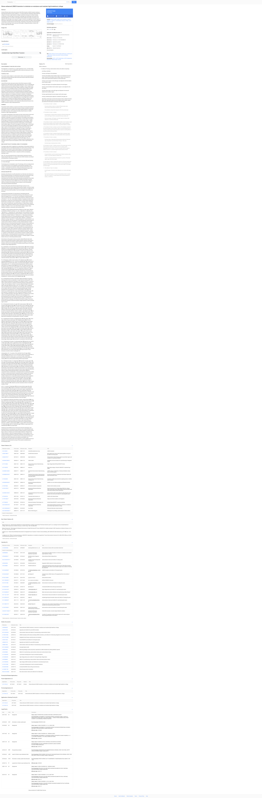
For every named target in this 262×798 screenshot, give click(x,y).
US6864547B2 (5, 457)
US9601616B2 (5, 639)
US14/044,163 (5, 693)
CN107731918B (5, 582)
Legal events (49, 55)
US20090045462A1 (6, 482)
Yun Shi (51, 21)
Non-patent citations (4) (62, 53)
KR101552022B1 (5, 632)
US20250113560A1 (6, 610)
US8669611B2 (5, 642)
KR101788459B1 (5, 580)
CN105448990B (5, 570)
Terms (136, 796)
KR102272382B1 (5, 577)
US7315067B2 (5, 467)
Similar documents (56, 55)
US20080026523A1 (6, 474)
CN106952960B (5, 586)
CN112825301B (5, 597)
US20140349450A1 (6, 510)
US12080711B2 (5, 669)
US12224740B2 (5, 664)
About (115, 796)
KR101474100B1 (5, 637)
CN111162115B (5, 594)
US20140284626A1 (6, 508)
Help (147, 796)
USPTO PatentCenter (60, 58)
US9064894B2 (5, 556)
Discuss (59, 59)
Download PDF (52, 15)
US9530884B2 (5, 659)
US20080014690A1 (6, 470)
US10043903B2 (5, 547)
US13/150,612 (5, 684)
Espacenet (49, 59)
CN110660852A (5, 592)
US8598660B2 (5, 552)
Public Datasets (130, 796)
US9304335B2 (5, 563)
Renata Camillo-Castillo (55, 19)
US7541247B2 (5, 488)
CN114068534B (5, 600)
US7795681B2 (5, 502)
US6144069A (4, 451)
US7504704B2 (5, 485)
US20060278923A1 (6, 460)
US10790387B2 (5, 661)
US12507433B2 (5, 607)
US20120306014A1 (6, 504)
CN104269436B (5, 574)
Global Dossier (54, 59)
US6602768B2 (5, 453)
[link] (6, 44)
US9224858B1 (5, 565)
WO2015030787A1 (6, 559)
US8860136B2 (5, 644)
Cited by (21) (69, 53)
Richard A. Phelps (65, 20)
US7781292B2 (5, 498)
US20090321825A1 (6, 492)
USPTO (54, 58)
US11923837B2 (5, 654)
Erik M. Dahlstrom (63, 19)
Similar (66, 15)
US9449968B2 (5, 652)
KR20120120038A (5, 671)
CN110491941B (5, 589)
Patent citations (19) (53, 53)
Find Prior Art (59, 15)
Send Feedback (122, 796)
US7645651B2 (5, 496)
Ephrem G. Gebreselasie (56, 20)
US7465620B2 (5, 478)
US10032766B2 (5, 634)
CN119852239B (5, 614)
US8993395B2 (5, 649)
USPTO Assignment (68, 58)
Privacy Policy (141, 796)
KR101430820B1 (5, 647)
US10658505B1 (5, 656)
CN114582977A (5, 603)
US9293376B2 (5, 629)
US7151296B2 (5, 463)
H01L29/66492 (6, 44)
